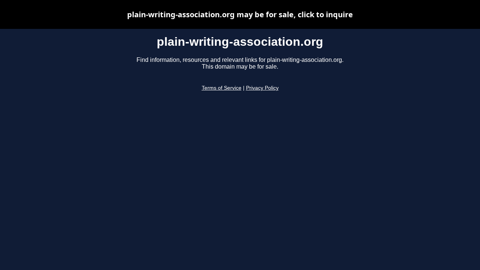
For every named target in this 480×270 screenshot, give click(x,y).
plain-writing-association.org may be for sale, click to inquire (240, 14)
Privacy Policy (262, 88)
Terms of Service (222, 88)
